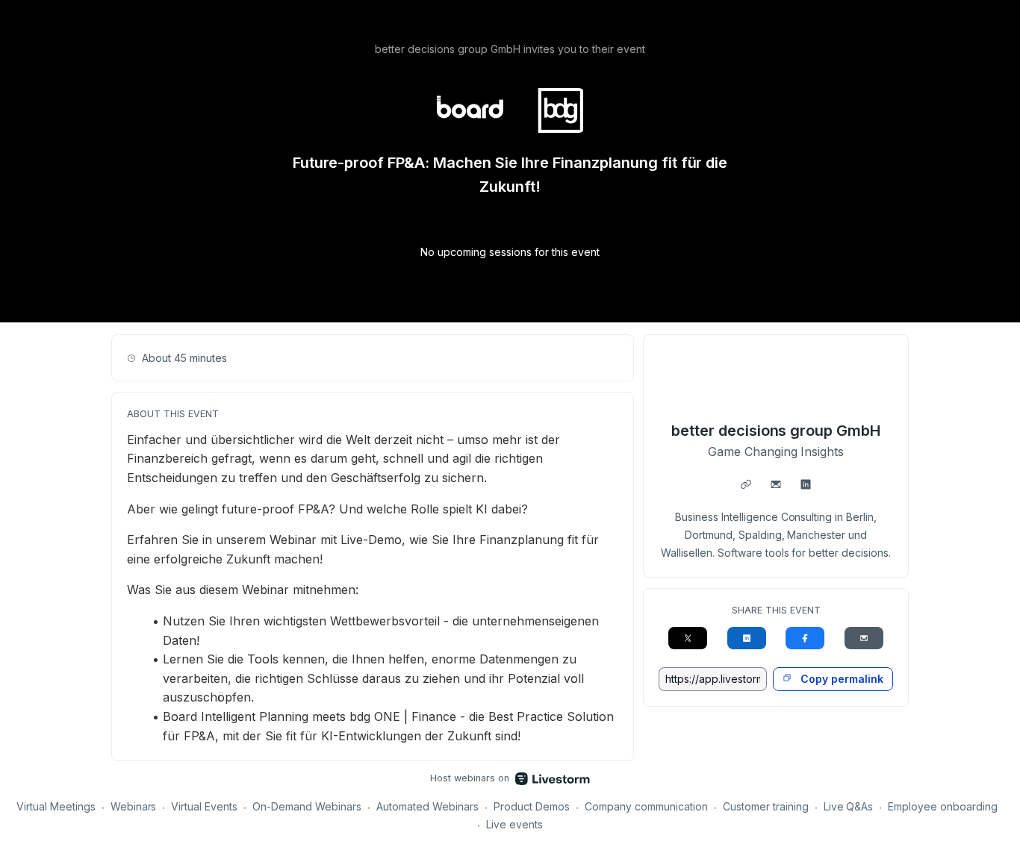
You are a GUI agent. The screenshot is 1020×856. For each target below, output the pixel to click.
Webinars (134, 806)
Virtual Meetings (56, 806)
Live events (514, 824)
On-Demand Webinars (306, 806)
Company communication (646, 806)
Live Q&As (849, 806)
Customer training (766, 806)
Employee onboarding (943, 806)
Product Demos (532, 806)
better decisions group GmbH (775, 431)
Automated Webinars (427, 806)
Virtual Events (204, 806)
